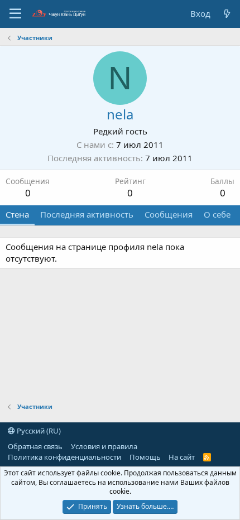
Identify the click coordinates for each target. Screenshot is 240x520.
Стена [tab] (17, 214)
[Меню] (15, 14)
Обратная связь (35, 446)
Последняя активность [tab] (86, 214)
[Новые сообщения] (227, 13)
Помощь (145, 457)
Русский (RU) (38, 431)
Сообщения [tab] (169, 214)
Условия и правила (104, 446)
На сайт (182, 457)
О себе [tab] (217, 214)
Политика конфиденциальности (64, 457)
